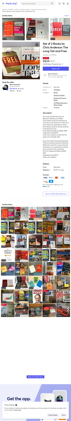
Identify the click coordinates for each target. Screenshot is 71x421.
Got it (63, 415)
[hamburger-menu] (3, 3)
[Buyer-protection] (62, 64)
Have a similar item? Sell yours (55, 194)
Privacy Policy (17, 410)
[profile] (68, 3)
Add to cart (56, 69)
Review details (52, 415)
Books (17, 9)
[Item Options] (37, 45)
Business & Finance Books (38, 9)
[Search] (52, 3)
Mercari (4, 9)
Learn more (60, 77)
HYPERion (11, 9)
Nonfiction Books (25, 9)
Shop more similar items (35, 377)
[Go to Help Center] (50, 87)
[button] (59, 3)
